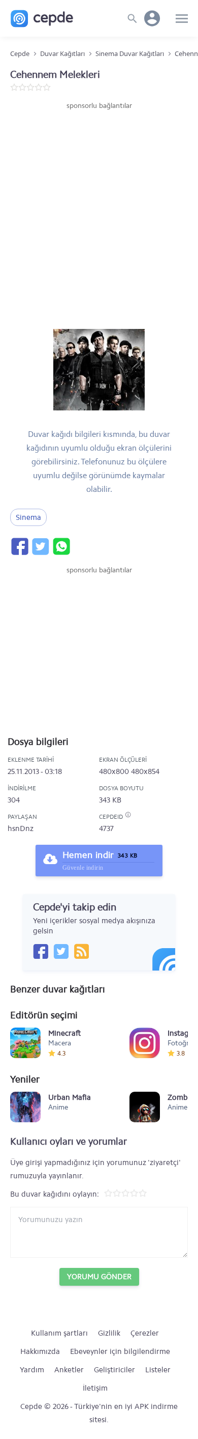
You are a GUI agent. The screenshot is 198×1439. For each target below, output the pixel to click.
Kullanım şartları (59, 1333)
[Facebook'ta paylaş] (19, 546)
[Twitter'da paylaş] (40, 546)
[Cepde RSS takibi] (81, 951)
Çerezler (144, 1333)
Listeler (158, 1369)
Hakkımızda (40, 1351)
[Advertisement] (99, 215)
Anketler (69, 1369)
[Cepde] (42, 18)
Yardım (32, 1369)
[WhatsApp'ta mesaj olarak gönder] (61, 546)
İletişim (95, 1388)
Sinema (28, 517)
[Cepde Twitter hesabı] (61, 951)
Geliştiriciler (114, 1369)
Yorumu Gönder (99, 1276)
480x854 (145, 771)
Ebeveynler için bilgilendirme (120, 1351)
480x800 (114, 771)
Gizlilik (109, 1333)
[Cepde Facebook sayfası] (40, 951)
